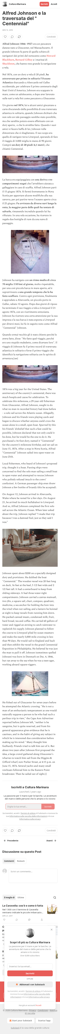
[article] (30, 912)
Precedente (12, 840)
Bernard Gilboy (23, 60)
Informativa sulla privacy (39, 997)
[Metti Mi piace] (5, 37)
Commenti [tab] (9, 861)
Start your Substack (22, 1020)
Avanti (49, 840)
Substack (15, 1027)
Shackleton (8, 64)
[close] (51, 929)
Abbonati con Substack (32, 984)
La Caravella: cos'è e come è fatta (22, 905)
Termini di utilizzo (33, 991)
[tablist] (14, 861)
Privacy (32, 1010)
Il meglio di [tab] (9, 897)
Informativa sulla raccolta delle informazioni (28, 816)
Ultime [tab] (20, 897)
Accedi (54, 4)
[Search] (55, 897)
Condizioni (43, 1010)
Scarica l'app (44, 1020)
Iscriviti (44, 4)
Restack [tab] (21, 861)
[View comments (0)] (12, 37)
